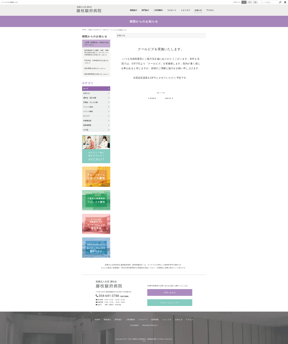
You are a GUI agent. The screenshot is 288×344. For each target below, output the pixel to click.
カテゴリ (87, 83)
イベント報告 (88, 111)
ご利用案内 (158, 10)
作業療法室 (87, 121)
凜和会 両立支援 (89, 98)
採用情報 (155, 319)
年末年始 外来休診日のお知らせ (96, 60)
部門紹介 (145, 10)
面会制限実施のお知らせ (93, 74)
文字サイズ (236, 2)
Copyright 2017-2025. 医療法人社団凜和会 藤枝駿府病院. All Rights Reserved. (144, 339)
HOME (97, 319)
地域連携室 (87, 125)
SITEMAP (134, 325)
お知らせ (198, 10)
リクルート (172, 10)
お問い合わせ (170, 292)
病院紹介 (133, 10)
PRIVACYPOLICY (150, 325)
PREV (153, 98)
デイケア (86, 116)
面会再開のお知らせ (91, 68)
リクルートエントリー (170, 302)
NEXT (168, 98)
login (285, 2)
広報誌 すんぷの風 (90, 102)
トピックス (185, 10)
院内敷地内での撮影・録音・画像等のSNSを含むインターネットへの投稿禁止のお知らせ (96, 52)
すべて (85, 88)
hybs (144, 341)
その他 (86, 130)
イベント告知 (88, 107)
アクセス (210, 10)
